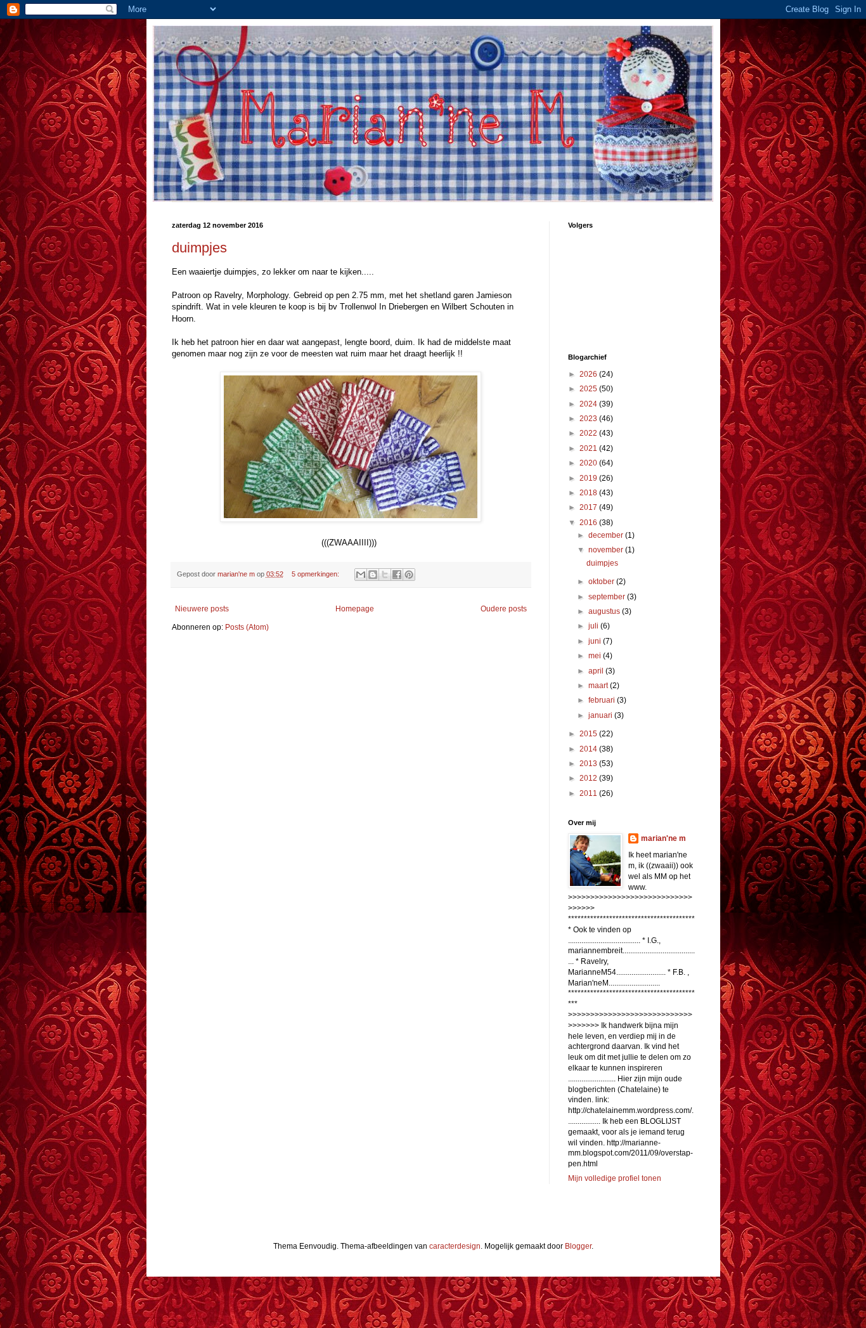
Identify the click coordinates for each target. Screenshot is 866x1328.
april (596, 671)
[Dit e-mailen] (360, 574)
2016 (589, 522)
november (606, 549)
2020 (589, 463)
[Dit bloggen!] (372, 574)
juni (595, 641)
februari (602, 700)
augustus (605, 611)
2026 (589, 374)
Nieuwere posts (202, 608)
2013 (589, 763)
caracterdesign (455, 1246)
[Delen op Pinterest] (409, 574)
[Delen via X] (384, 574)
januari (601, 715)
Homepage (354, 608)
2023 (589, 418)
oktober (602, 581)
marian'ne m (663, 838)
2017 (589, 507)
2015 (589, 733)
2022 (589, 433)
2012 (589, 778)
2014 (589, 749)
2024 (589, 404)
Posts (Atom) (247, 627)
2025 (589, 388)
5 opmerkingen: (316, 574)
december (606, 535)
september (607, 596)
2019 (589, 478)
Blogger (578, 1246)
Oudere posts (504, 608)
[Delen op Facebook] (397, 574)
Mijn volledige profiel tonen (614, 1178)
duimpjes (199, 248)
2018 (589, 492)
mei (595, 655)
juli (594, 626)
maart (599, 685)
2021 (589, 448)
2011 (589, 793)
